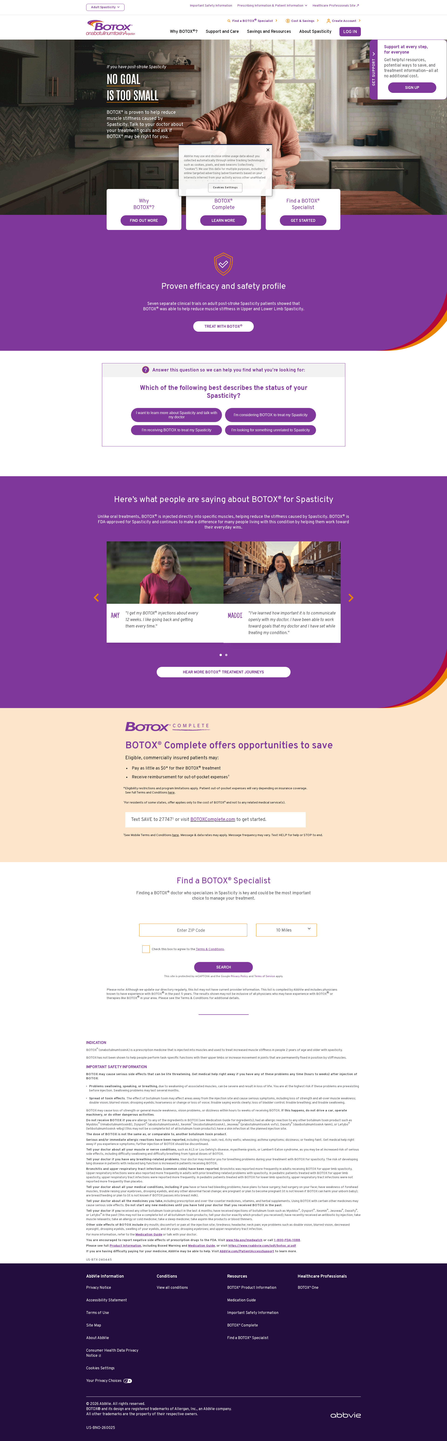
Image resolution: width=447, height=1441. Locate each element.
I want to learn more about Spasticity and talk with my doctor (176, 415)
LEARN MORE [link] (223, 221)
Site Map (93, 1325)
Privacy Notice (98, 1288)
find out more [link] (144, 221)
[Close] (268, 150)
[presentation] (96, 598)
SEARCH (223, 967)
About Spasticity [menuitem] (315, 31)
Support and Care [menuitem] (222, 31)
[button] (221, 655)
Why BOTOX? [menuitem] (184, 31)
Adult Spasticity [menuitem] (103, 7)
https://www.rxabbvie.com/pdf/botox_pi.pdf (262, 1246)
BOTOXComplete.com (212, 820)
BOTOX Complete (242, 1325)
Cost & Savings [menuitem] (302, 21)
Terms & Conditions (210, 949)
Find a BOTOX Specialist (247, 1338)
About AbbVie (97, 1338)
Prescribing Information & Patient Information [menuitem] (270, 6)
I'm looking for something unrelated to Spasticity (270, 430)
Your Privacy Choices (104, 1381)
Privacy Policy (239, 976)
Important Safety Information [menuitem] (211, 6)
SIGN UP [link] (412, 88)
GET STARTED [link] (303, 221)
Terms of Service (264, 976)
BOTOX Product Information (251, 1288)
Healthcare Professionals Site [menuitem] (334, 6)
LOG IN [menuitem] (350, 32)
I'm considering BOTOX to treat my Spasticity (271, 415)
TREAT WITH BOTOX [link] (223, 326)
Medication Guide (241, 1300)
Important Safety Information (252, 1313)
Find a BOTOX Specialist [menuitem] (252, 20)
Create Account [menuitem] (344, 21)
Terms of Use (97, 1313)
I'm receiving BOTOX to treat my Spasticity (176, 430)
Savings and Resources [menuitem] (269, 31)
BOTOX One (308, 1288)
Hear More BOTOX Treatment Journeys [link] (223, 672)
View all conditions (172, 1288)
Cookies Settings (100, 1368)
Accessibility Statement (106, 1300)
